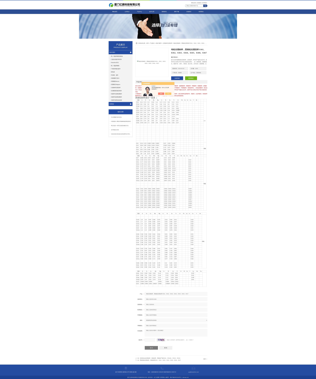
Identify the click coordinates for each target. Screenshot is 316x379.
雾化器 (113, 72)
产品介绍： (139, 82)
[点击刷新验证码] (161, 340)
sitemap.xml (185, 377)
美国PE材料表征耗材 (116, 100)
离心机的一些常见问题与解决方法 (119, 125)
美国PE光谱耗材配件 (116, 94)
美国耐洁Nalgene (115, 84)
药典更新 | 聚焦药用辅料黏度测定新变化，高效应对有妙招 (121, 121)
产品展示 (152, 43)
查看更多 (111, 104)
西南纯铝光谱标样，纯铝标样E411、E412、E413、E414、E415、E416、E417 (160, 360)
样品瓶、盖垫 (114, 75)
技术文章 (151, 11)
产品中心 (139, 11)
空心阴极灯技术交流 (116, 117)
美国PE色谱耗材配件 (116, 97)
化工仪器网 (156, 377)
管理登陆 (162, 377)
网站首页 (193, 2)
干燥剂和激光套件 (115, 68)
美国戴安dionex (115, 81)
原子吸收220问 (115, 129)
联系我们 (204, 2)
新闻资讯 (164, 11)
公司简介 (127, 11)
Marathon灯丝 (115, 62)
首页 (147, 43)
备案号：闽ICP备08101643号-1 (173, 377)
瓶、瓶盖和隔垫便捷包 (117, 56)
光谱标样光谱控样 (115, 87)
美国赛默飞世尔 (115, 78)
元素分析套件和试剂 (116, 59)
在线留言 (199, 2)
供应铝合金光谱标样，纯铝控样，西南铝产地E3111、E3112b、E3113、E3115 (160, 358)
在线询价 (177, 78)
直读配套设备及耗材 (116, 90)
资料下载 (176, 11)
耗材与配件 (112, 52)
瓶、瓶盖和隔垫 (115, 65)
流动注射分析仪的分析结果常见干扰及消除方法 (121, 134)
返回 (204, 359)
